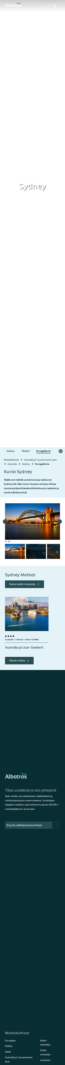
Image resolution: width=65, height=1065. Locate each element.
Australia (12, 463)
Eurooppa (10, 1040)
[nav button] (60, 451)
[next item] (60, 521)
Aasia (8, 1051)
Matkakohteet (11, 459)
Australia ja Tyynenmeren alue (40, 459)
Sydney (11, 450)
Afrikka (8, 1046)
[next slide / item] (57, 552)
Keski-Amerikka (45, 1042)
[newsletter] (56, 825)
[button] (15, 551)
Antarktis (45, 1060)
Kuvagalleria (43, 450)
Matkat (26, 450)
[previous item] (5, 521)
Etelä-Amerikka (45, 1052)
